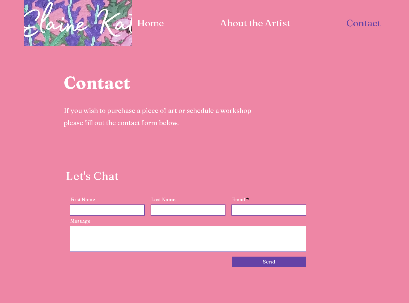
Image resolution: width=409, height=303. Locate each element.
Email (238, 199)
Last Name (163, 199)
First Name (82, 199)
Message (80, 221)
